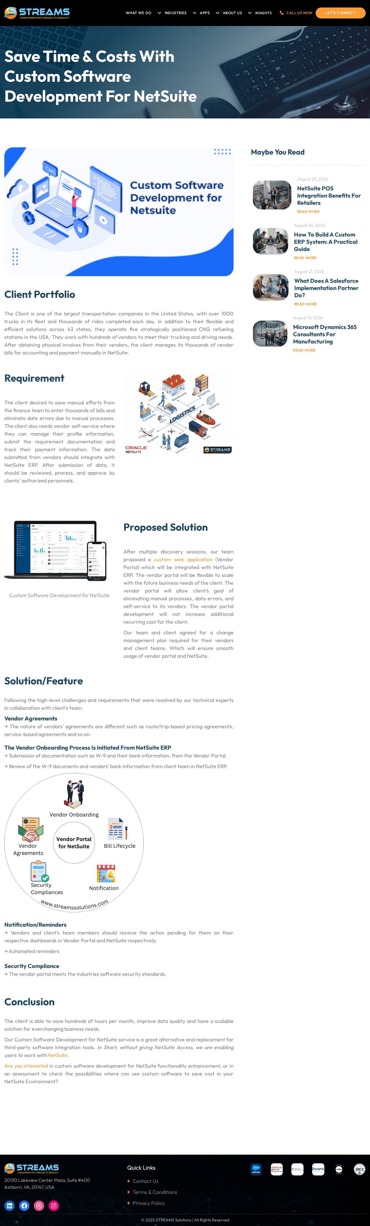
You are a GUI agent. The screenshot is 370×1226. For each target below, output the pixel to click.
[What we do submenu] (158, 11)
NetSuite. (58, 1055)
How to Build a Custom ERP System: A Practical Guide (326, 241)
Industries (176, 12)
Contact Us (145, 1181)
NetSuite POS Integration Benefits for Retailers (329, 195)
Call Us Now (299, 12)
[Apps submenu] (216, 11)
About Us (232, 12)
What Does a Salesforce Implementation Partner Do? (326, 288)
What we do (138, 12)
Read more (308, 211)
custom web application (183, 559)
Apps (205, 12)
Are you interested (26, 1065)
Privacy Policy (149, 1203)
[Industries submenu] (194, 11)
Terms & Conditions (155, 1192)
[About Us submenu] (249, 11)
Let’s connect (341, 12)
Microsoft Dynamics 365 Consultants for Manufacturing (325, 334)
